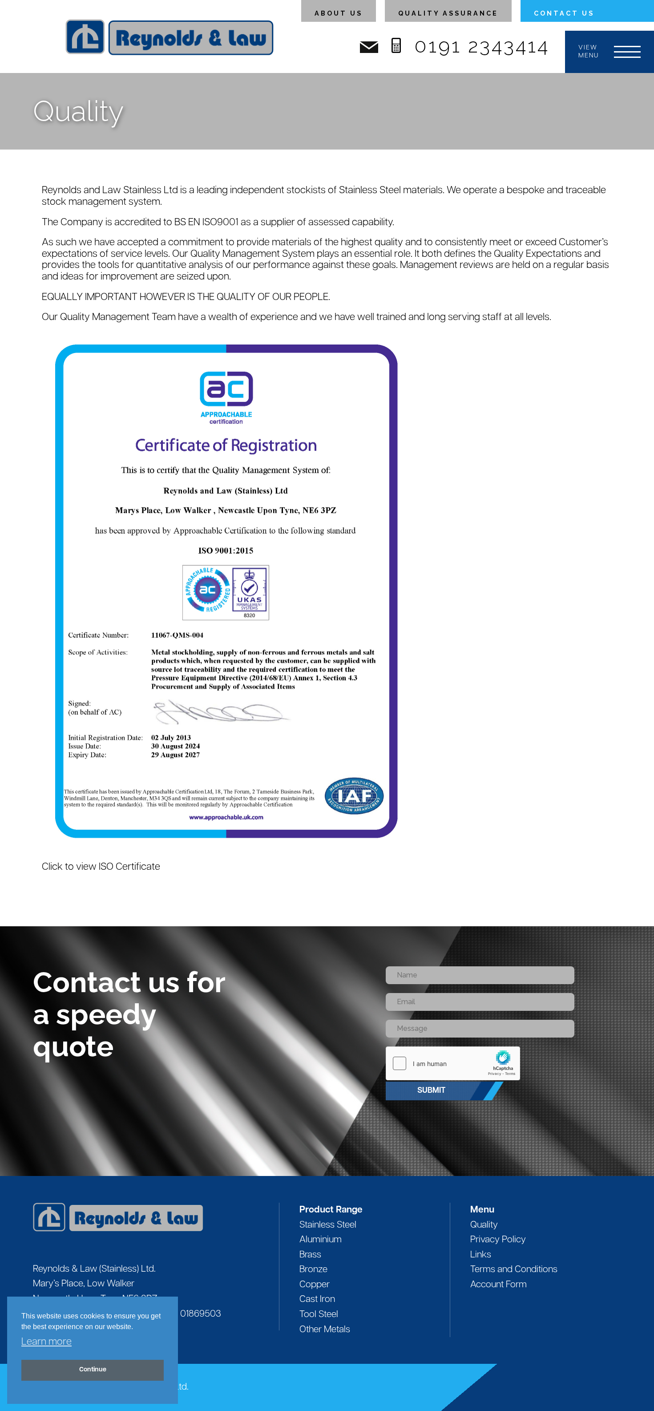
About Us (339, 13)
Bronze (313, 1269)
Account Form (498, 1284)
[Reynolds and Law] (156, 1218)
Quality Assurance (448, 13)
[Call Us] (396, 47)
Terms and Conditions (513, 1269)
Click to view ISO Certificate (101, 867)
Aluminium (320, 1240)
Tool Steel (318, 1314)
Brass (310, 1255)
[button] (609, 52)
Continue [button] (92, 1369)
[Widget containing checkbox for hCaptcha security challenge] (453, 1063)
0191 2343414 (481, 45)
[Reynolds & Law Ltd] (169, 41)
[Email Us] (369, 49)
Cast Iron (317, 1299)
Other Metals (324, 1329)
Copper (314, 1284)
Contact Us (564, 13)
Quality (484, 1225)
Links (480, 1255)
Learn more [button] (46, 1342)
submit (431, 1091)
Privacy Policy (498, 1240)
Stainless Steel (327, 1225)
